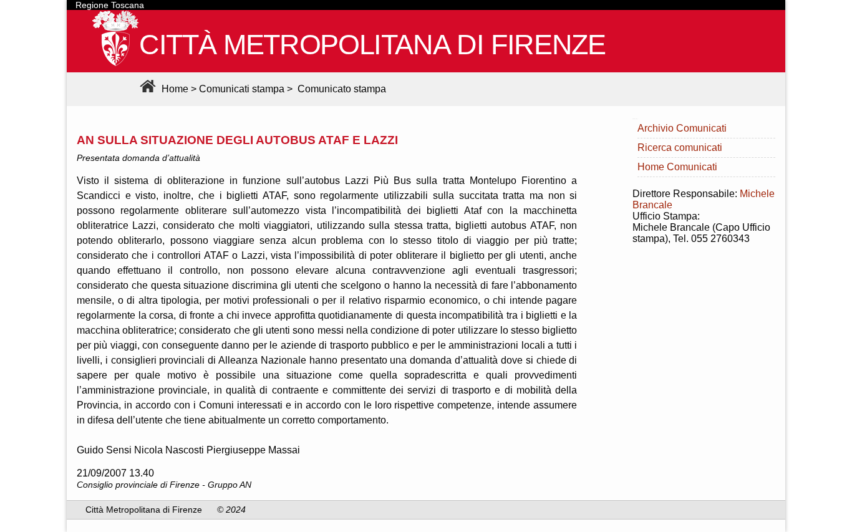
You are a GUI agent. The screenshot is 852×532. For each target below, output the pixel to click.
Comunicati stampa (241, 89)
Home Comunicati (677, 167)
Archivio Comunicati (682, 128)
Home (173, 89)
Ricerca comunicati (679, 147)
